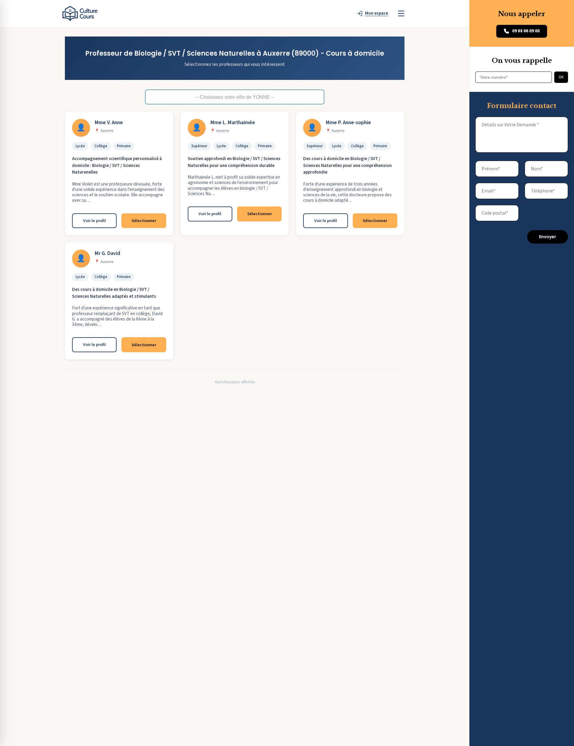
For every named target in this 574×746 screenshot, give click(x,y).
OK (561, 77)
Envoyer (547, 237)
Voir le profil (94, 221)
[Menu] (401, 13)
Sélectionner (144, 221)
